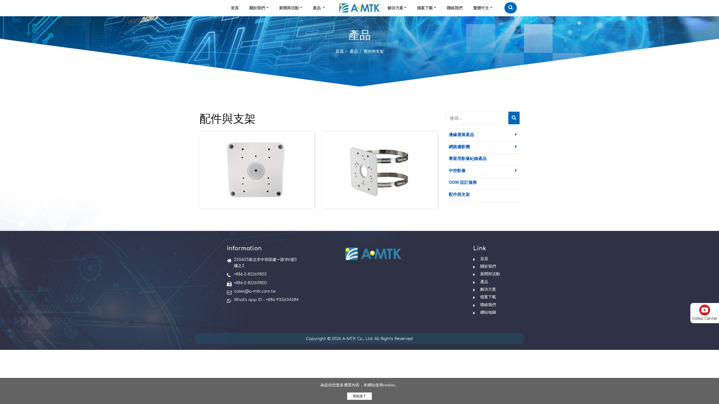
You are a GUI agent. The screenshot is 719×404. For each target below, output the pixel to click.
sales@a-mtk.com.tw (255, 291)
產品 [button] (317, 8)
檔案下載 (425, 8)
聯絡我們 (455, 8)
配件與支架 (459, 194)
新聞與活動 (289, 8)
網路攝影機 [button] (459, 146)
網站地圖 (488, 312)
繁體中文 (481, 8)
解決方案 (395, 8)
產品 (354, 51)
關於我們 (257, 8)
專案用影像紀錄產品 (468, 158)
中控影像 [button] (457, 170)
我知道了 (359, 396)
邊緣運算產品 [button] (461, 134)
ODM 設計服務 (463, 182)
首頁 (235, 8)
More (257, 180)
